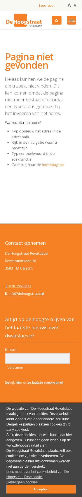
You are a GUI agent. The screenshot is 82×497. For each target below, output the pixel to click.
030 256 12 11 (18, 286)
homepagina (53, 164)
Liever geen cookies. (22, 482)
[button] (71, 20)
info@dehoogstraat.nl (24, 293)
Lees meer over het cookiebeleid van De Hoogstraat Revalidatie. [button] (37, 474)
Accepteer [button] (41, 489)
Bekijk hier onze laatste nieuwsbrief (34, 382)
